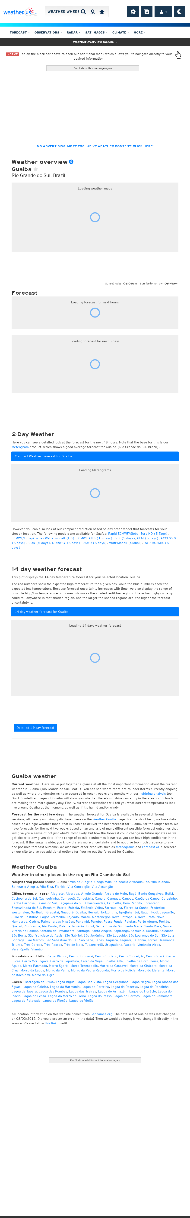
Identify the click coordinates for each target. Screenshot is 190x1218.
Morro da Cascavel (114, 966)
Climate (119, 32)
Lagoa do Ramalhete (157, 996)
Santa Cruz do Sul (109, 926)
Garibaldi (37, 912)
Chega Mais (103, 882)
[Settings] (133, 11)
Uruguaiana (113, 944)
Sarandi (152, 931)
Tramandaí (167, 940)
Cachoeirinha (49, 898)
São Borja (19, 935)
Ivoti (154, 912)
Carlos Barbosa (23, 903)
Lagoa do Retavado (26, 1000)
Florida (60, 886)
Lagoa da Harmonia (65, 987)
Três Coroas (33, 944)
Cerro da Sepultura (64, 961)
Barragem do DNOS (39, 982)
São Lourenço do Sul (144, 935)
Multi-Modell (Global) (125, 543)
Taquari (125, 940)
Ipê (147, 882)
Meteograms (125, 847)
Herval (93, 912)
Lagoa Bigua (65, 982)
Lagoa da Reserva (124, 987)
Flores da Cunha (136, 908)
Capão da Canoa (147, 898)
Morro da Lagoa (32, 970)
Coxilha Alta (113, 961)
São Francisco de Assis (45, 935)
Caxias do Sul (47, 903)
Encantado (151, 903)
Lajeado (73, 917)
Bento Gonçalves (150, 893)
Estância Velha (92, 908)
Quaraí (17, 926)
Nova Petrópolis (124, 917)
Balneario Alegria (25, 886)
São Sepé (86, 940)
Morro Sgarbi (59, 966)
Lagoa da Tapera (24, 991)
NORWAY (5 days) (66, 543)
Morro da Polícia (123, 970)
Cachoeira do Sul (24, 898)
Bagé (132, 893)
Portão (164, 921)
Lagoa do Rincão (54, 1000)
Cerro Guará (155, 956)
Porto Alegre (147, 921)
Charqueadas (95, 903)
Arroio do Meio (115, 893)
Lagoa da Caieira (35, 987)
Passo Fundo (113, 921)
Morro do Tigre (43, 975)
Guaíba (81, 912)
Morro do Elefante (151, 970)
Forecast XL (151, 847)
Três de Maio (73, 944)
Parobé (96, 921)
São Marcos (35, 940)
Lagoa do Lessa (34, 996)
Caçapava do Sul (71, 903)
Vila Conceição (78, 886)
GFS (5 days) (124, 538)
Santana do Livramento (57, 931)
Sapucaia (137, 931)
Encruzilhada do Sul (26, 908)
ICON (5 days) (39, 543)
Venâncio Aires (148, 944)
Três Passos (53, 944)
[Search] (83, 11)
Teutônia (139, 940)
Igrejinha (126, 912)
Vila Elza (46, 886)
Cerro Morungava (35, 961)
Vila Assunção (102, 886)
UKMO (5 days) (94, 543)
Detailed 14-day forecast (35, 728)
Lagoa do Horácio (142, 991)
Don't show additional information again (95, 1060)
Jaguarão (167, 912)
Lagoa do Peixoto (127, 996)
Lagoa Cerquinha (116, 982)
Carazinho (169, 898)
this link (51, 1023)
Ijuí (136, 912)
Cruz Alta (114, 903)
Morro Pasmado (35, 966)
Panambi (82, 921)
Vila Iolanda (160, 882)
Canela (100, 898)
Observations (47, 32)
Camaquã (68, 898)
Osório (34, 921)
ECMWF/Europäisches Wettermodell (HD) (43, 538)
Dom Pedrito (132, 903)
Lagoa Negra (140, 982)
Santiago (83, 931)
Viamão (37, 949)
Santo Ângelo (102, 931)
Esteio (61, 908)
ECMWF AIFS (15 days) (94, 538)
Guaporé (67, 912)
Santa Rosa (152, 926)
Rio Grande (32, 926)
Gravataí (52, 912)
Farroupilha (113, 908)
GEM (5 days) (148, 538)
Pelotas (130, 921)
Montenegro (101, 917)
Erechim (49, 908)
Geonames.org (101, 1014)
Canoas (127, 898)
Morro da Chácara (143, 966)
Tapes (99, 940)
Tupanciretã (94, 944)
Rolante (64, 926)
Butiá (169, 893)
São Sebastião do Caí (61, 940)
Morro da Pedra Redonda (90, 970)
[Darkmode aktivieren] (179, 11)
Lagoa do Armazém (112, 991)
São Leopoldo (116, 935)
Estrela (73, 908)
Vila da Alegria (81, 882)
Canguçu (113, 898)
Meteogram (20, 447)
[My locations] (102, 11)
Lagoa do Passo (100, 996)
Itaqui (145, 912)
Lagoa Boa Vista (88, 982)
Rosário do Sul (83, 926)
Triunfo (17, 944)
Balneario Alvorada (128, 882)
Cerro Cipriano (106, 956)
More (139, 32)
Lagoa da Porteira (95, 987)
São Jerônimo (94, 935)
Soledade (167, 931)
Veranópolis (20, 949)
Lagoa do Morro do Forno (67, 996)
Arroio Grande (92, 893)
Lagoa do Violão (81, 1000)
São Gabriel (73, 935)
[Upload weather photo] (146, 11)
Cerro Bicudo (57, 956)
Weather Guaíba (105, 819)
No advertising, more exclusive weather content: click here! (95, 146)
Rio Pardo (49, 926)
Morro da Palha (57, 970)
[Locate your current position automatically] (93, 11)
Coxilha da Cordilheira (141, 961)
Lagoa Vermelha (52, 917)
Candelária (85, 898)
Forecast (19, 32)
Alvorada (72, 893)
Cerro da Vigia (92, 961)
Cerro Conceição (131, 956)
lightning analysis (152, 793)
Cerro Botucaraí (81, 956)
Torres (153, 940)
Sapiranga (121, 931)
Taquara (112, 940)
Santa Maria (133, 926)
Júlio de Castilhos (25, 917)
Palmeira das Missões (57, 921)
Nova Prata (146, 917)
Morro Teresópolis (84, 966)
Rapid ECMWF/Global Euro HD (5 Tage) (138, 533)
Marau (85, 917)
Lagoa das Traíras (82, 991)
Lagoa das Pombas (53, 991)
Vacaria (130, 944)
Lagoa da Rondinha (154, 987)
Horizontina (108, 912)
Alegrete (57, 893)
